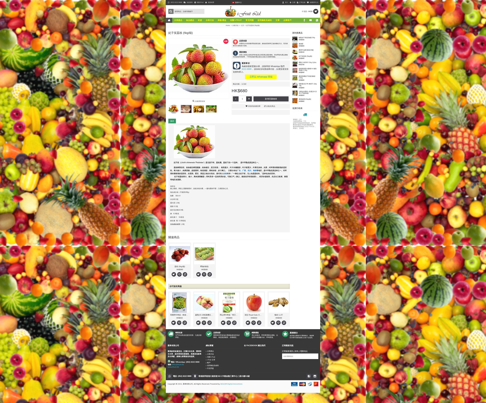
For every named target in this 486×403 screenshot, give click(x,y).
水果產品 (210, 351)
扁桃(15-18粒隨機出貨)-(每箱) (204, 315)
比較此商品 (270, 106)
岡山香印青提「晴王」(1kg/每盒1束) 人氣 (229, 315)
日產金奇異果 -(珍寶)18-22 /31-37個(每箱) (308, 92)
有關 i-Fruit (211, 357)
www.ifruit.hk (173, 367)
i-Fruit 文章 (211, 360)
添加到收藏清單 (254, 106)
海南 (255, 170)
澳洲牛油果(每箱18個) (306, 50)
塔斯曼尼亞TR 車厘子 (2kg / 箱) (308, 84)
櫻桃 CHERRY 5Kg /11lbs (307, 62)
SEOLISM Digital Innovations (231, 384)
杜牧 (225, 173)
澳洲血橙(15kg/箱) (305, 99)
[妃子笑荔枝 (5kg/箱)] (198, 68)
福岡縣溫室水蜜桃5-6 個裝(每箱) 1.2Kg (308, 69)
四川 (249, 170)
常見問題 (210, 368)
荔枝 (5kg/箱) (180, 266)
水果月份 (210, 354)
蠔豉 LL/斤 (279, 315)
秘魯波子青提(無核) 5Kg (307, 38)
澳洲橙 (301, 44)
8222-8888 (246, 69)
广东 (239, 170)
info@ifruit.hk (178, 364)
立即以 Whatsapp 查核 (260, 76)
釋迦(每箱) (204, 266)
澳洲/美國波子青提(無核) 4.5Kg (307, 77)
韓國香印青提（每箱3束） (180, 315)
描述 (172, 121)
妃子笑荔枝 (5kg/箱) (305, 56)
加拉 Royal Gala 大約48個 (254, 315)
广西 (244, 170)
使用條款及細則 (213, 365)
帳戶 (208, 362)
